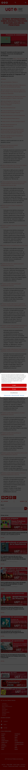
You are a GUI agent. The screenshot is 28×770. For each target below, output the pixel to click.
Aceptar (14, 385)
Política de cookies (7, 395)
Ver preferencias (14, 392)
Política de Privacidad (15, 395)
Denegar (14, 389)
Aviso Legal (22, 395)
